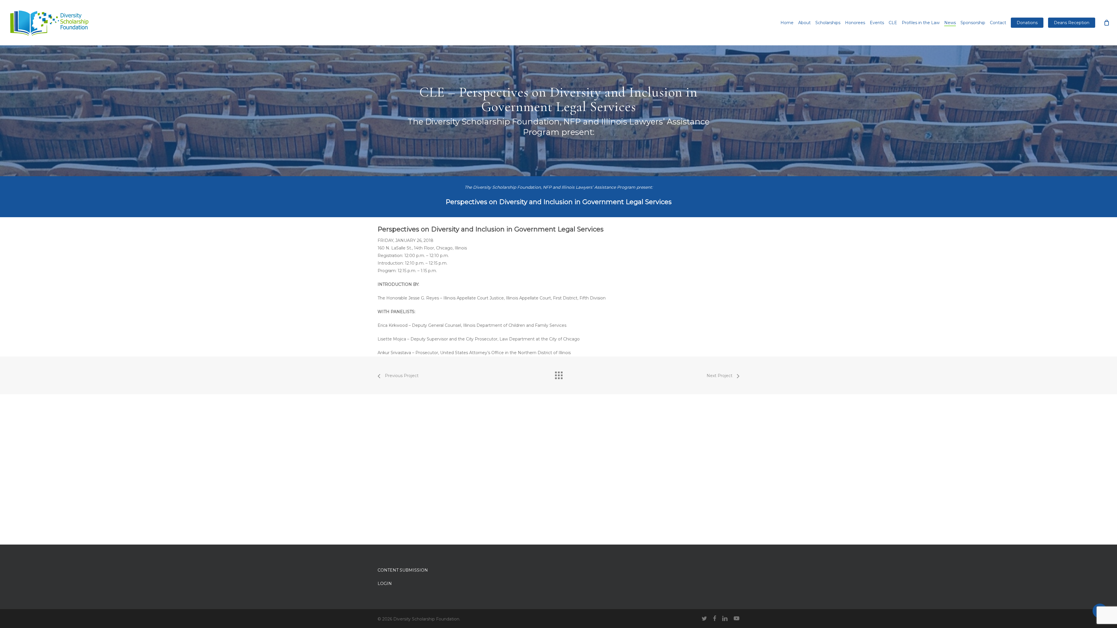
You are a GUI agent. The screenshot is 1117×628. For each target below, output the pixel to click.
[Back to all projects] (558, 374)
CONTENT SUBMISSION (403, 570)
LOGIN (385, 583)
